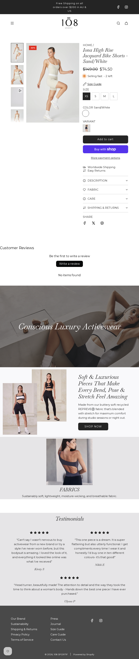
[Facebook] (118, 7)
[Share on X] (93, 223)
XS (86, 96)
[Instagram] (126, 7)
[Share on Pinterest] (102, 223)
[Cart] (126, 23)
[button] (29, 83)
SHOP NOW (93, 426)
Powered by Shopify (83, 654)
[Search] (118, 23)
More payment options (105, 158)
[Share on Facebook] (85, 223)
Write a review (69, 263)
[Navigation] (12, 23)
